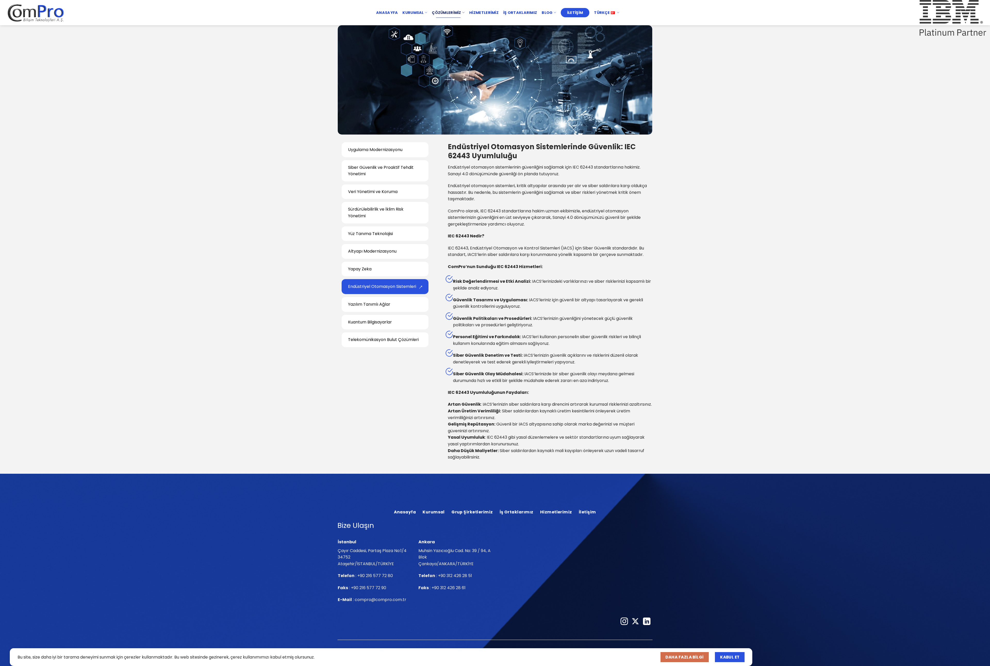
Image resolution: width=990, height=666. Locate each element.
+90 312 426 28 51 (455, 576)
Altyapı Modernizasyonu (372, 251)
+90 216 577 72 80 (375, 576)
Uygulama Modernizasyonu (375, 150)
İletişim (575, 12)
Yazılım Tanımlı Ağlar (369, 304)
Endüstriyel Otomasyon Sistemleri (382, 286)
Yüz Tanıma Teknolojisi (370, 233)
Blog (547, 12)
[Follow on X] (635, 622)
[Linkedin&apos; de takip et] (646, 622)
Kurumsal (413, 12)
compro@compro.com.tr (380, 600)
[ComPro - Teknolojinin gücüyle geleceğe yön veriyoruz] (36, 12)
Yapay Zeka (360, 269)
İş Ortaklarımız (520, 12)
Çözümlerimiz (446, 12)
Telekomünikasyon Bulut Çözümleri (383, 340)
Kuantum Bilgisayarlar (370, 322)
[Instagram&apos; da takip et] (624, 622)
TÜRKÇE (602, 12)
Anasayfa (387, 12)
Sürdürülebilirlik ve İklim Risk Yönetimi (375, 212)
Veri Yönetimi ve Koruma (373, 192)
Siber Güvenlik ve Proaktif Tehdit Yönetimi (381, 170)
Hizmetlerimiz (484, 12)
